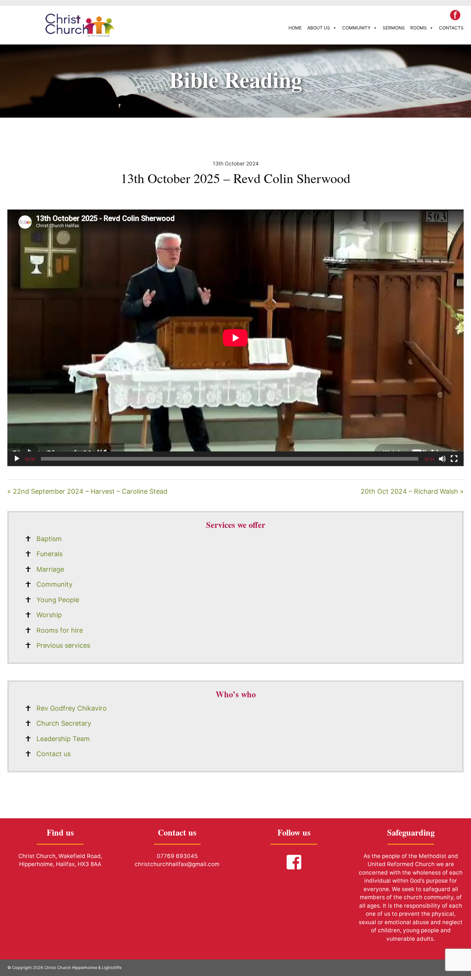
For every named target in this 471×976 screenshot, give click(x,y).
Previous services (63, 645)
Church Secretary (63, 723)
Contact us (53, 754)
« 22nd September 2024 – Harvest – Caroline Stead (87, 491)
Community (356, 28)
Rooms (418, 28)
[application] (235, 338)
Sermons (394, 28)
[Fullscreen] (454, 458)
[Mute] (442, 458)
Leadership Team (63, 739)
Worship (49, 615)
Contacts (451, 28)
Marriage (50, 569)
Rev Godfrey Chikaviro (71, 708)
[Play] (17, 458)
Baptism (49, 539)
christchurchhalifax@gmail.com (177, 864)
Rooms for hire (59, 630)
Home (295, 28)
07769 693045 (177, 855)
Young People (57, 600)
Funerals (49, 554)
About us (318, 28)
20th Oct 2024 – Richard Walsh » (412, 491)
